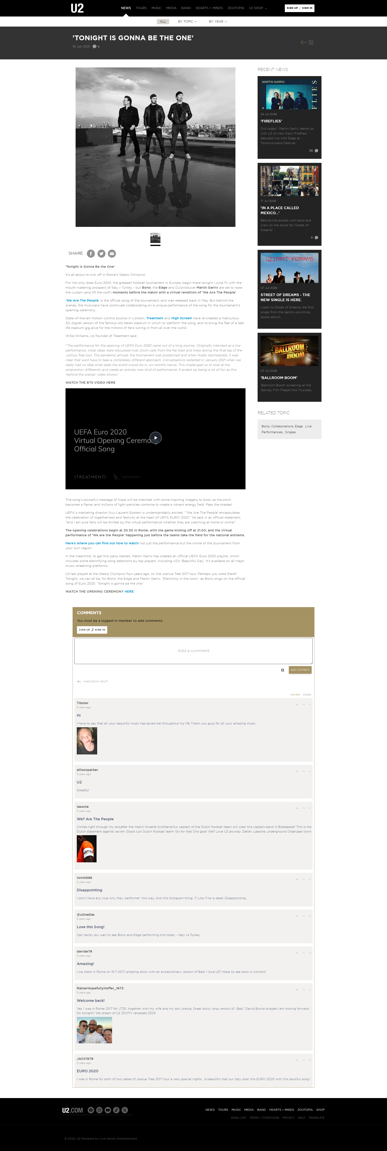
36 (311, 150)
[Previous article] (304, 42)
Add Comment (300, 670)
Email (112, 253)
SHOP (320, 1110)
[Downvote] (310, 704)
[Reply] (297, 705)
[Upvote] (303, 704)
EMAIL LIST (238, 1118)
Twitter (101, 253)
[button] (257, 8)
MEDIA (249, 1110)
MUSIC (236, 1110)
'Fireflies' (271, 121)
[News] (311, 42)
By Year (216, 21)
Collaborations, (283, 426)
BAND (261, 1110)
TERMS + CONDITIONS (264, 1118)
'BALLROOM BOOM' (279, 378)
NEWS (210, 1110)
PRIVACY (288, 1118)
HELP (301, 1118)
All (163, 21)
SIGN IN (308, 9)
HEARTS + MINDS (281, 1110)
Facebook (91, 253)
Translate (317, 1118)
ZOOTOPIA (305, 1110)
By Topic (185, 21)
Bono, (266, 426)
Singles (290, 432)
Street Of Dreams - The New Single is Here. (285, 297)
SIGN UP (293, 9)
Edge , (300, 426)
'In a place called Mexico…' (280, 210)
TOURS (223, 1110)
